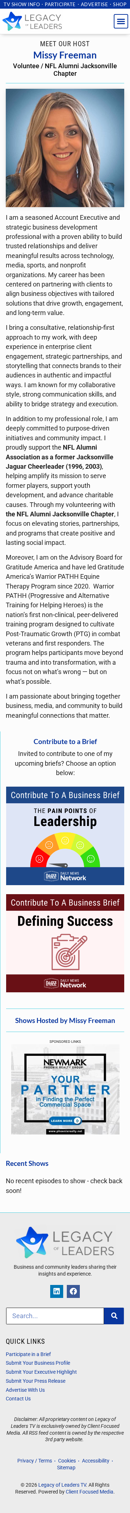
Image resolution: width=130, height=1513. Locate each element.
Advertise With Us (25, 1390)
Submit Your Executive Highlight (41, 1372)
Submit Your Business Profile (38, 1363)
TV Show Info (22, 4)
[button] (121, 21)
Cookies (67, 1461)
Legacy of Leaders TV (62, 1485)
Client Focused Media (89, 1492)
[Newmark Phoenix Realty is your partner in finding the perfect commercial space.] (65, 1132)
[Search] (114, 1316)
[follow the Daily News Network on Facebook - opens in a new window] (73, 1291)
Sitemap (66, 1468)
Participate (60, 4)
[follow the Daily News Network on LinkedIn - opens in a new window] (56, 1291)
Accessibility (95, 1461)
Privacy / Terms (34, 1461)
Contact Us (18, 1399)
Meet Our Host (65, 44)
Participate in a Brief (28, 1354)
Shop (119, 4)
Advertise (94, 4)
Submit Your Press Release (35, 1381)
